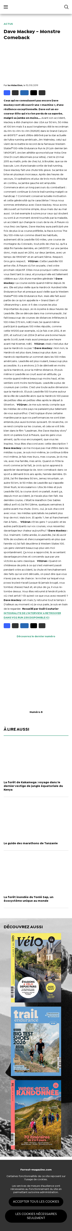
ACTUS (8, 24)
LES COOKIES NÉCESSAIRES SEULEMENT (36, 1216)
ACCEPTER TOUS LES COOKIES (36, 1201)
